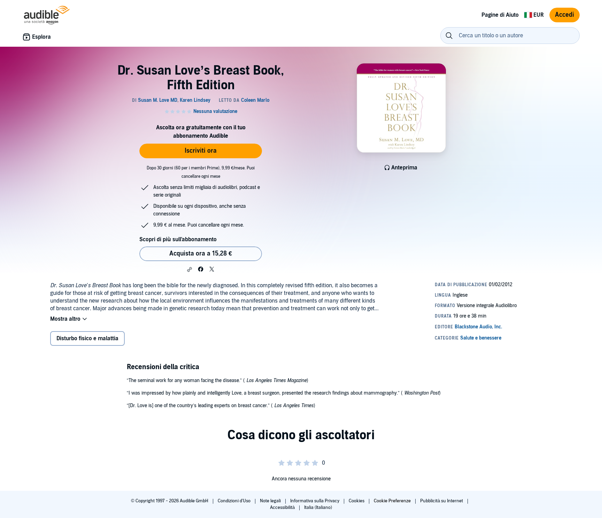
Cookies (357, 501)
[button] (189, 269)
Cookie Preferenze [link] (392, 501)
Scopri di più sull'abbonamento (178, 239)
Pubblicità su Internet (442, 501)
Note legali (271, 501)
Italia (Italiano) (318, 507)
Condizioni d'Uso (235, 501)
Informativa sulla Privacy (315, 501)
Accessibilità (283, 507)
